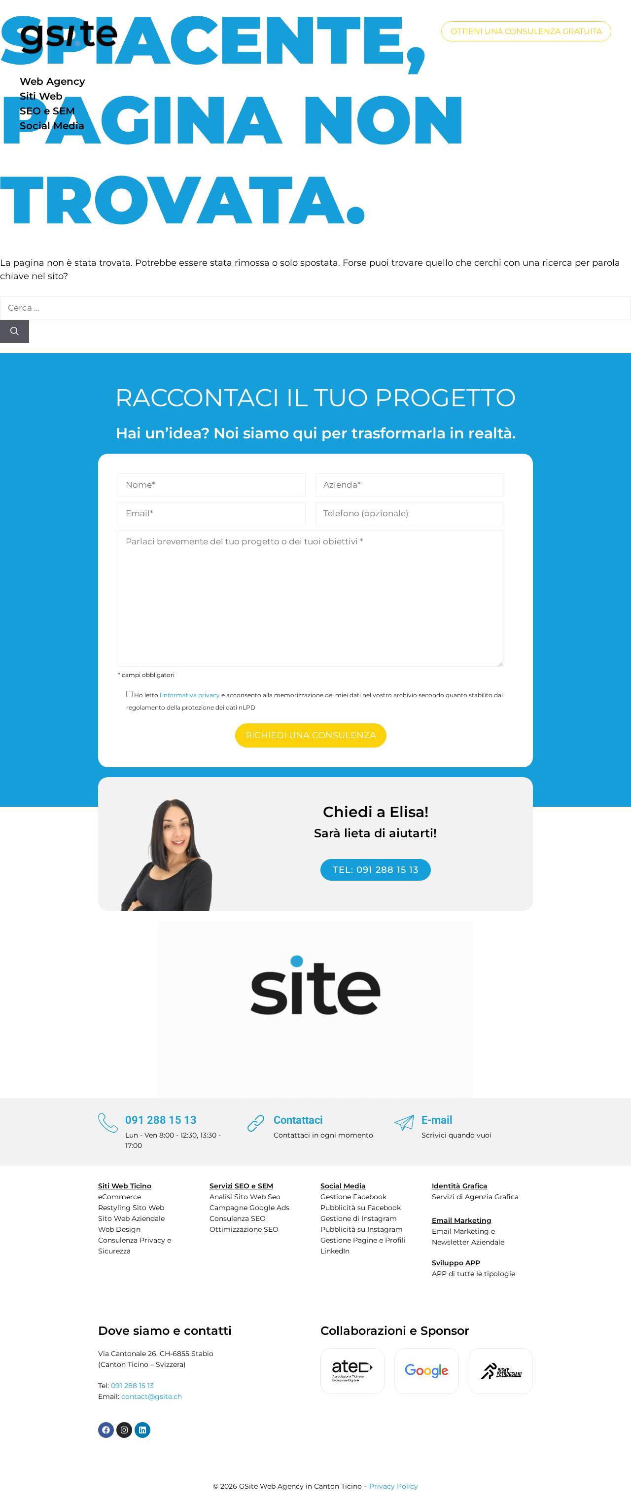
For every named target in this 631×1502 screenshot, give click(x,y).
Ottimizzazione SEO (244, 1229)
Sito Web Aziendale (131, 1218)
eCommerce (119, 1196)
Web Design (119, 1229)
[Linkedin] (142, 1430)
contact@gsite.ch (151, 1396)
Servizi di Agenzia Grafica (475, 1196)
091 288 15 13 (161, 1120)
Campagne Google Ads (249, 1207)
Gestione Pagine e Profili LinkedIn (363, 1245)
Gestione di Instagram (358, 1218)
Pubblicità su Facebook (360, 1207)
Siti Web (41, 96)
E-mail (437, 1120)
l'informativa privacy (190, 695)
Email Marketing (461, 1220)
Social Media (52, 126)
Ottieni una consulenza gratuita (526, 31)
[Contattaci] (256, 1123)
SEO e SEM (47, 111)
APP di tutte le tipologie (473, 1273)
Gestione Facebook (353, 1196)
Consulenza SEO (238, 1218)
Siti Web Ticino (124, 1185)
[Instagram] (124, 1430)
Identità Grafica (460, 1185)
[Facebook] (106, 1430)
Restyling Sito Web (131, 1207)
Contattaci (298, 1120)
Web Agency (52, 81)
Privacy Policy (393, 1486)
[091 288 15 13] (108, 1123)
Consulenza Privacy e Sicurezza (134, 1245)
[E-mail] (404, 1123)
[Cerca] (14, 332)
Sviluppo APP (456, 1262)
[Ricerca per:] (315, 308)
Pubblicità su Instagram (361, 1229)
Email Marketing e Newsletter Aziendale (468, 1237)
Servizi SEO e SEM (241, 1185)
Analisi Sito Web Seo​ (245, 1196)
